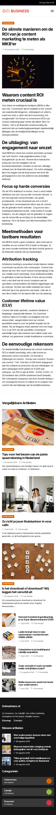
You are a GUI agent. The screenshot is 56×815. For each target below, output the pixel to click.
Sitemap (6, 720)
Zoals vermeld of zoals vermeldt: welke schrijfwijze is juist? (35, 667)
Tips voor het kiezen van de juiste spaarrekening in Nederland (25, 456)
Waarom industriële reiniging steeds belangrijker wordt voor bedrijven (32, 748)
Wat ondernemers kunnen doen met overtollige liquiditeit (32, 736)
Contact (18, 720)
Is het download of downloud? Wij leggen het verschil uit (25, 590)
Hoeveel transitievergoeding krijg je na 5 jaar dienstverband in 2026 (35, 618)
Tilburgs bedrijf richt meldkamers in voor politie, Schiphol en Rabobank (32, 759)
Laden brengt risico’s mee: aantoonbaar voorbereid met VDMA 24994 (33, 634)
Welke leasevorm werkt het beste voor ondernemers (35, 683)
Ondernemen (8, 23)
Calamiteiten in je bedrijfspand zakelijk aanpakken (34, 650)
